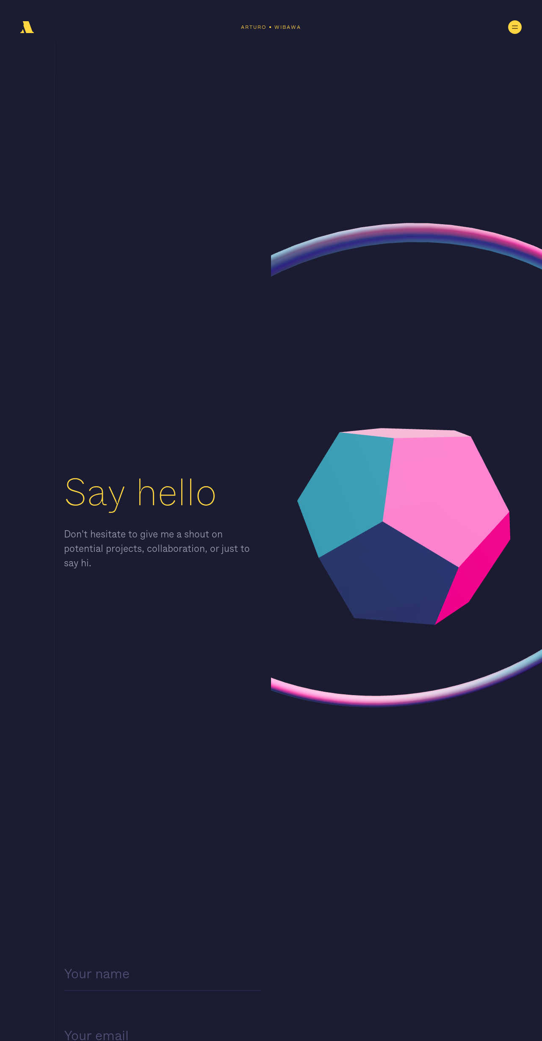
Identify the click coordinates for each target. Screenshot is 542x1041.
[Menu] (515, 27)
